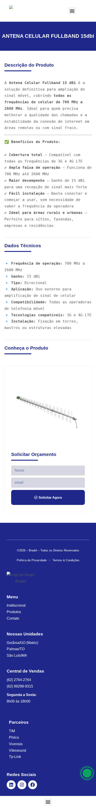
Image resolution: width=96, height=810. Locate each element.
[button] (72, 11)
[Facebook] (32, 784)
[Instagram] (21, 784)
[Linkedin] (11, 784)
